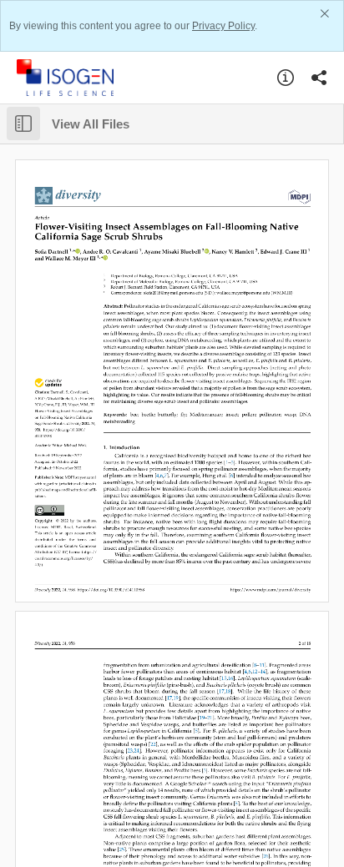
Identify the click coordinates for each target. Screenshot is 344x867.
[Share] (319, 77)
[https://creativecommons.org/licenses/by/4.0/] (89, 551)
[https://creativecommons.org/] (50, 510)
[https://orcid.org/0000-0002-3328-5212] (77, 251)
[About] (285, 77)
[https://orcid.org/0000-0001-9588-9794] (105, 258)
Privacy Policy (223, 26)
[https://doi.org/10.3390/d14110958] (69, 429)
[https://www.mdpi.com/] (298, 195)
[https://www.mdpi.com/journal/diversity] (67, 195)
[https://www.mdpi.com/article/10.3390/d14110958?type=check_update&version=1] (48, 382)
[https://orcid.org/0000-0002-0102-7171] (206, 251)
